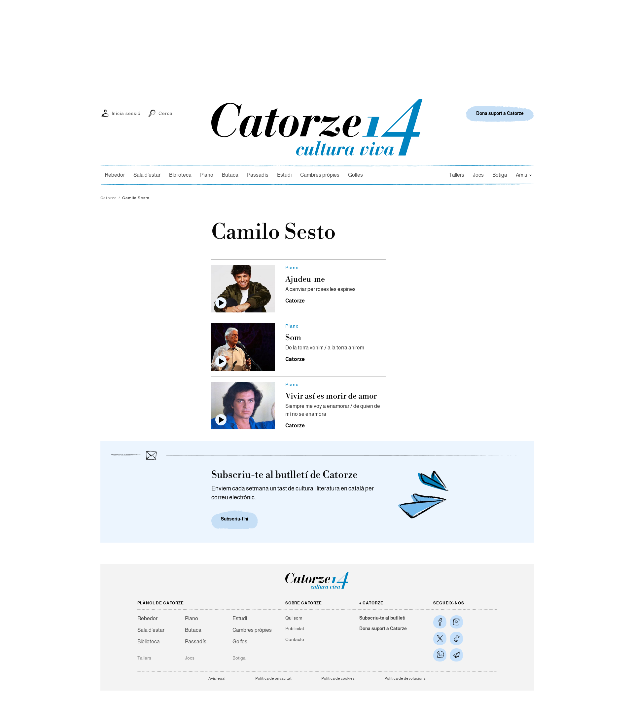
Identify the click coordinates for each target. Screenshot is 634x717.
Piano (206, 175)
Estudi (284, 175)
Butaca (230, 175)
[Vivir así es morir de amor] (243, 405)
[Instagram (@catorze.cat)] (456, 621)
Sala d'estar (146, 175)
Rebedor (115, 175)
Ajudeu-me (305, 279)
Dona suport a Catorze (383, 628)
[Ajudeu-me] (243, 288)
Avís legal (217, 678)
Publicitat (294, 628)
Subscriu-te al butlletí (382, 618)
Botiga (499, 175)
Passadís (257, 175)
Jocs (478, 175)
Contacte (294, 639)
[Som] (243, 347)
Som (293, 338)
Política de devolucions (405, 678)
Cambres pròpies (319, 175)
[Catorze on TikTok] (456, 638)
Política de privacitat (273, 678)
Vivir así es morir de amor (331, 396)
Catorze (108, 198)
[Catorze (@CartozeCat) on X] (439, 638)
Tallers (456, 175)
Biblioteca (180, 175)
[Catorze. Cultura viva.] (439, 621)
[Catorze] (317, 588)
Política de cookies (338, 678)
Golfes (355, 175)
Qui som (293, 618)
